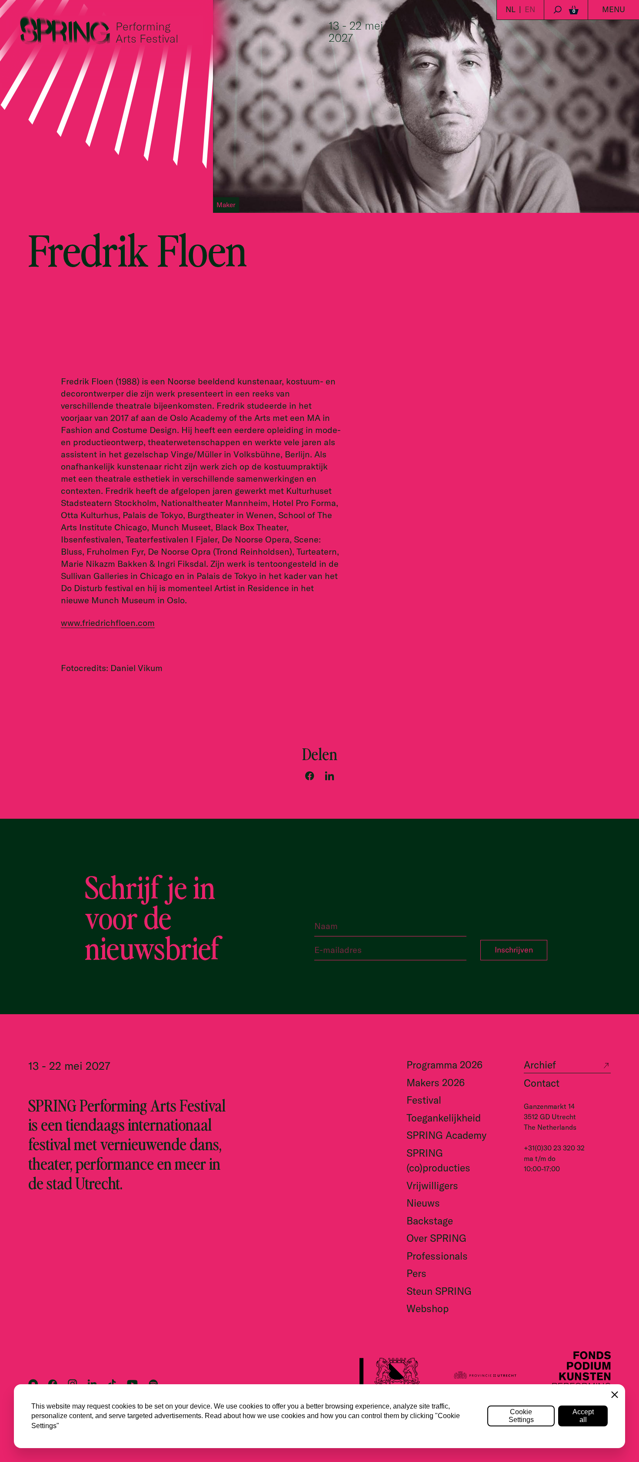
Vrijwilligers (432, 1185)
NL (511, 9)
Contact (541, 1083)
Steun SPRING (439, 1291)
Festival (423, 1100)
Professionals (437, 1256)
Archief (540, 1064)
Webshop (427, 1308)
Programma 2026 (444, 1064)
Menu (613, 9)
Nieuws (423, 1203)
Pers (416, 1273)
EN (530, 9)
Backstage (429, 1220)
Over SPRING (436, 1238)
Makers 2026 (435, 1082)
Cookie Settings (521, 1415)
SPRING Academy (446, 1135)
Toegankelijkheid (443, 1117)
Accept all (583, 1415)
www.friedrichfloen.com (108, 622)
